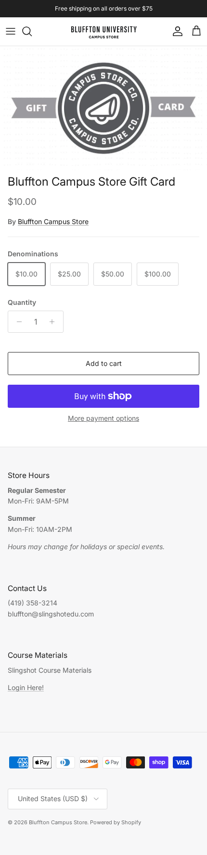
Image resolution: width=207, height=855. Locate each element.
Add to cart (104, 363)
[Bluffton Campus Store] (104, 31)
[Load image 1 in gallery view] (103, 108)
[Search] (31, 31)
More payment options (103, 418)
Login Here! (26, 687)
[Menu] (10, 31)
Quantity (22, 302)
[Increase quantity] (54, 321)
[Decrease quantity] (16, 321)
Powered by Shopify (115, 822)
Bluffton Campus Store (53, 221)
